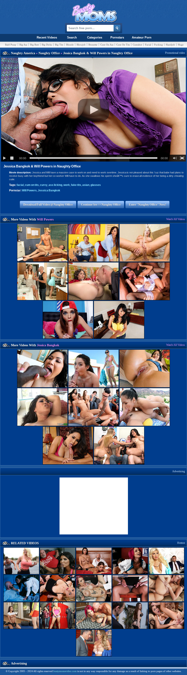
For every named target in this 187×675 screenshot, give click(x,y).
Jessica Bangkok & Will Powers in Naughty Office (42, 166)
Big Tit (59, 44)
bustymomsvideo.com (65, 671)
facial (20, 185)
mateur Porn (141, 37)
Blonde (70, 44)
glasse (96, 185)
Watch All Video (175, 219)
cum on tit (32, 185)
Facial (148, 44)
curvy (43, 185)
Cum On (106, 44)
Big (23, 44)
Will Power (29, 190)
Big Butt (34, 44)
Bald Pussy (10, 44)
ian (85, 185)
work (66, 185)
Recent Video (47, 37)
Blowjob (81, 44)
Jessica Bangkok (49, 190)
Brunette (92, 44)
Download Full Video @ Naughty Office (48, 204)
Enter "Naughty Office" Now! (147, 204)
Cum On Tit (123, 44)
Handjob (170, 44)
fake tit (76, 185)
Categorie (94, 37)
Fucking (158, 44)
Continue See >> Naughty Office (101, 204)
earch (72, 37)
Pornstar (117, 37)
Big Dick (47, 44)
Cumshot (137, 44)
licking (55, 185)
